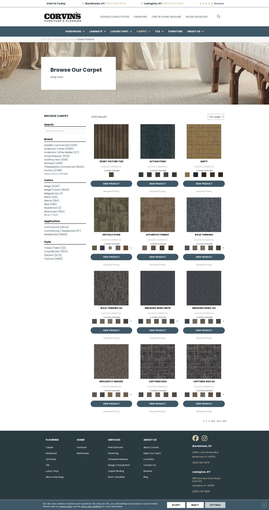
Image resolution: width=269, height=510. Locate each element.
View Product (111, 183)
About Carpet (67, 39)
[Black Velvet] (220, 174)
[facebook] (196, 438)
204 (219, 421)
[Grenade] (194, 247)
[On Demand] (172, 321)
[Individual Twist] (153, 247)
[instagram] (206, 438)
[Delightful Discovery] (111, 214)
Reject (195, 504)
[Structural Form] (171, 247)
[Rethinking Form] (162, 247)
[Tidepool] (157, 141)
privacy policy (66, 506)
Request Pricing (111, 191)
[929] (149, 394)
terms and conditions (91, 506)
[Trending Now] (148, 321)
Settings (215, 504)
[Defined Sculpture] (157, 214)
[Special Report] (156, 321)
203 (213, 421)
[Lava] (202, 247)
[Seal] (218, 247)
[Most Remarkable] (102, 247)
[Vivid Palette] (125, 247)
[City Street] (174, 174)
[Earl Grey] (166, 174)
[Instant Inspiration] (125, 394)
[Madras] (204, 141)
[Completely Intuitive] (110, 394)
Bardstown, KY (95, 3)
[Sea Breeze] (195, 174)
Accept (176, 504)
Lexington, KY (153, 3)
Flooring (54, 39)
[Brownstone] (157, 174)
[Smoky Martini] (212, 174)
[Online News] (157, 288)
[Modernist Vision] (110, 247)
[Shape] (204, 214)
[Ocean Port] (149, 174)
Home (44, 39)
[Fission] (210, 247)
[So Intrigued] (111, 361)
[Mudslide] (111, 141)
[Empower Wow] (117, 394)
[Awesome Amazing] (117, 247)
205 (224, 421)
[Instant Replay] (164, 321)
